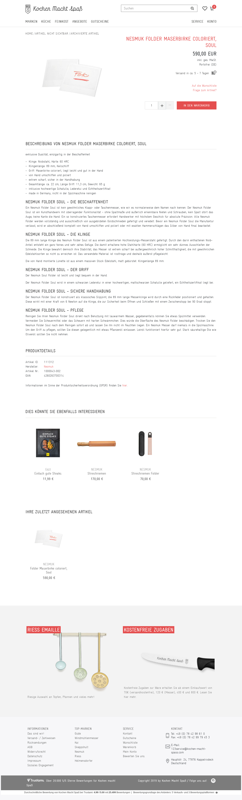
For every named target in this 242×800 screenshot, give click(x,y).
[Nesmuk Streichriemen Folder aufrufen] (145, 442)
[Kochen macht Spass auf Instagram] (213, 781)
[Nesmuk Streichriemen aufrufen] (97, 442)
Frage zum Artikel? (204, 90)
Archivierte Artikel (85, 33)
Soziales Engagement (40, 765)
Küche (46, 21)
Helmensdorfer (84, 760)
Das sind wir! (35, 733)
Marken (31, 21)
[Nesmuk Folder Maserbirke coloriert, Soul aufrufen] (49, 537)
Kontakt (127, 733)
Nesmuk (49, 366)
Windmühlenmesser (87, 738)
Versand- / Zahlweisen (41, 738)
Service (197, 21)
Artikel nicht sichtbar (51, 33)
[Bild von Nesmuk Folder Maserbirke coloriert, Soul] (72, 75)
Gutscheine (100, 21)
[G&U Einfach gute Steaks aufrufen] (48, 442)
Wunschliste (130, 742)
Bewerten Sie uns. (134, 756)
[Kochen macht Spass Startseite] (29, 33)
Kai (76, 742)
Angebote (79, 21)
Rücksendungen (37, 742)
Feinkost (61, 21)
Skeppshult (81, 747)
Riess (78, 756)
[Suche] (192, 8)
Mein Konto (130, 751)
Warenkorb (129, 747)
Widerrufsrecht (36, 751)
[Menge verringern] (170, 105)
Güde (78, 733)
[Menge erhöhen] (162, 105)
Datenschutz (34, 756)
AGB (30, 747)
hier (124, 385)
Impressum (34, 760)
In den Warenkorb (197, 105)
